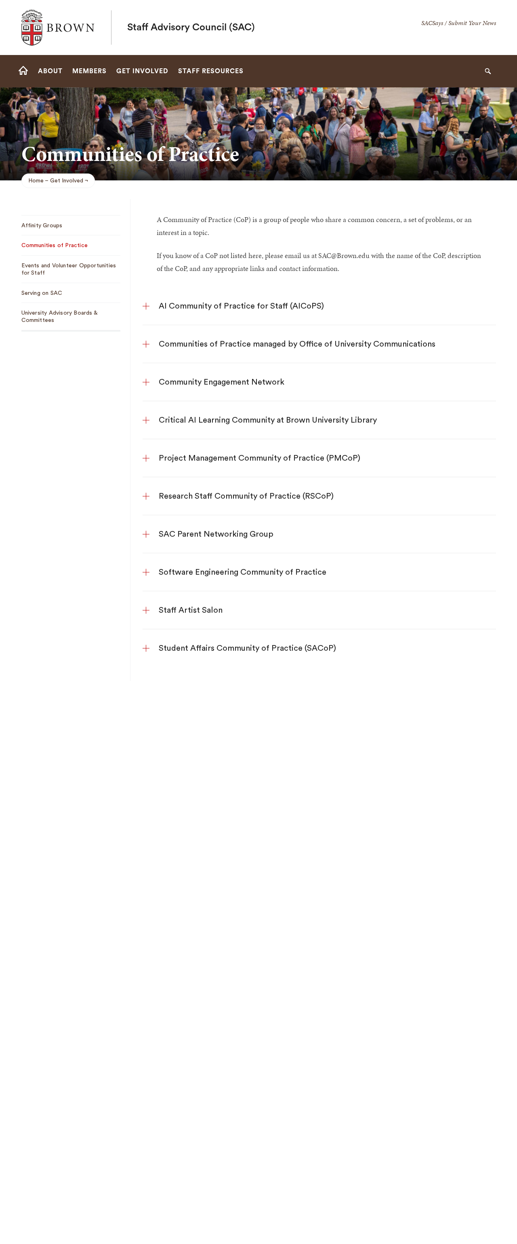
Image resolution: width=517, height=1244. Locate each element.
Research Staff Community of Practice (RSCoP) (246, 496)
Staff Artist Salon (191, 610)
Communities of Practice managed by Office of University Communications (297, 344)
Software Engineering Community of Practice (242, 572)
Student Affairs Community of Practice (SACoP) (247, 648)
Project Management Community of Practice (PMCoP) (259, 458)
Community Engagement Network (221, 382)
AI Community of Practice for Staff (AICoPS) (241, 306)
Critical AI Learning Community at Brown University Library (268, 420)
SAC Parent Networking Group (216, 534)
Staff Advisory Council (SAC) (191, 27)
